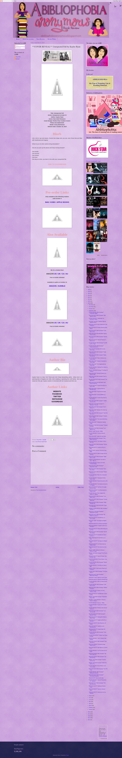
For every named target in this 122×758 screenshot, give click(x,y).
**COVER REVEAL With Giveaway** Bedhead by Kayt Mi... (96, 672)
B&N (47, 202)
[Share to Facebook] (53, 439)
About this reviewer (28, 39)
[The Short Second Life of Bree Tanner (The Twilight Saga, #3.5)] (96, 207)
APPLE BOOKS (63, 202)
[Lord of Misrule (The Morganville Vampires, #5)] (103, 241)
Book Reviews (41, 39)
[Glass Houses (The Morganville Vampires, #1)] (96, 230)
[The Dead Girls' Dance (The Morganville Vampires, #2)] (89, 252)
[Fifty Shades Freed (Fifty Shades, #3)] (96, 184)
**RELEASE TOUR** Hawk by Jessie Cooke (98, 577)
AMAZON (52, 286)
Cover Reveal (38, 441)
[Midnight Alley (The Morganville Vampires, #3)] (89, 241)
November (91, 306)
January (90, 709)
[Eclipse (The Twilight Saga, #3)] (103, 184)
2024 (89, 293)
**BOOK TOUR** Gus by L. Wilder (96, 431)
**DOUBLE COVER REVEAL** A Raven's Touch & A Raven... (97, 600)
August (90, 695)
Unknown (18, 58)
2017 (89, 713)
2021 (89, 299)
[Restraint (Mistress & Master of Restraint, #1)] (89, 171)
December (91, 304)
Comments (18, 47)
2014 (89, 719)
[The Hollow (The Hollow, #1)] (96, 218)
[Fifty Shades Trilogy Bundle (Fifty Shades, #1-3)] (103, 173)
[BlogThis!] (51, 439)
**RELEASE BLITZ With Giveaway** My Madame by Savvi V (97, 515)
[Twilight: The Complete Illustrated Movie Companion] (89, 205)
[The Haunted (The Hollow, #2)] (103, 218)
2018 (89, 711)
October (90, 308)
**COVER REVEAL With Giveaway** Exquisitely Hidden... (96, 313)
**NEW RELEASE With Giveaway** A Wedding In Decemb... (96, 404)
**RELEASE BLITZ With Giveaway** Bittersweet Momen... (96, 575)
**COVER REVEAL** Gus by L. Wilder (96, 602)
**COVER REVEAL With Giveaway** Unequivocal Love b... (96, 346)
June (90, 699)
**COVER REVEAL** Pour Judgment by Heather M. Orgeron (97, 494)
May (90, 701)
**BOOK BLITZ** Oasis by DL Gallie (96, 678)
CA (63, 274)
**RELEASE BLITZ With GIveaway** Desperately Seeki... (96, 466)
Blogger (67, 755)
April (90, 703)
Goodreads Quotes (104, 738)
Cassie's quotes (102, 726)
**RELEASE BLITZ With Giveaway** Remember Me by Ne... (96, 675)
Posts (17, 45)
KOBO (52, 202)
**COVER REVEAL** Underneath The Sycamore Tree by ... (96, 319)
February (91, 707)
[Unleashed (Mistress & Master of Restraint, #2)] (96, 251)
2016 (89, 715)
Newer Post (34, 487)
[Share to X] (52, 439)
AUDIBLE (61, 286)
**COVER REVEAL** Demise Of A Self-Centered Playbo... (97, 463)
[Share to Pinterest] (55, 439)
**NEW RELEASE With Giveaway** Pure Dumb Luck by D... (97, 439)
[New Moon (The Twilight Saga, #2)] (103, 195)
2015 (89, 717)
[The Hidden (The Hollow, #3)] (89, 229)
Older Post (81, 487)
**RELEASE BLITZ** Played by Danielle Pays (98, 579)
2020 (89, 301)
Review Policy (52, 39)
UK (59, 274)
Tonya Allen (18, 56)
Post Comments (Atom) (41, 490)
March (90, 705)
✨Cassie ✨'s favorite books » (102, 255)
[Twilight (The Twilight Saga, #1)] (89, 196)
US (55, 274)
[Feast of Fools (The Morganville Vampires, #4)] (103, 230)
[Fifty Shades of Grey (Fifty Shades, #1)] (96, 172)
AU (67, 274)
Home (18, 39)
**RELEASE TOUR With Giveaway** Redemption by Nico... (96, 512)
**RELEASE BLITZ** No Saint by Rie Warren (98, 523)
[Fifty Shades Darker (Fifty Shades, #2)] (89, 184)
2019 (89, 303)
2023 (89, 295)
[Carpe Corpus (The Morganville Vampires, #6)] (96, 241)
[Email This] (49, 439)
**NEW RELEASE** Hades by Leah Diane (97, 436)
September (91, 310)
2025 (89, 291)
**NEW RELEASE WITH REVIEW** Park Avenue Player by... (97, 383)
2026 (89, 289)
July (90, 697)
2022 (89, 297)
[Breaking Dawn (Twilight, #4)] (96, 195)
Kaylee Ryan (44, 441)
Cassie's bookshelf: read (93, 161)
